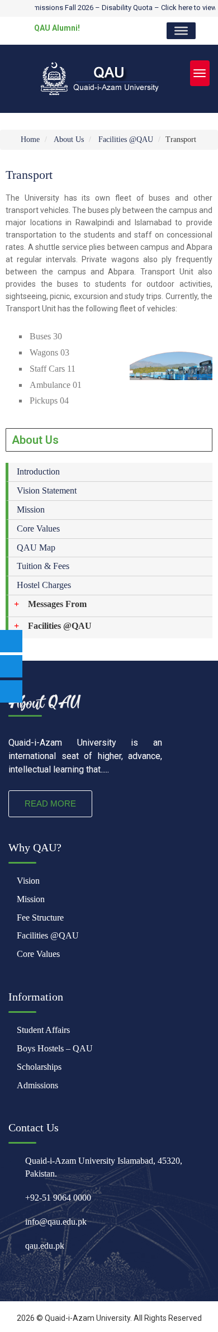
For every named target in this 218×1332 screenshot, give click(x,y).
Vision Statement (47, 490)
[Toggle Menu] (181, 31)
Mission (31, 509)
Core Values (38, 528)
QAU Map (36, 547)
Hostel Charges (44, 585)
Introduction (38, 471)
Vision (28, 880)
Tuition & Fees (43, 566)
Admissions (37, 1085)
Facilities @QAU (125, 139)
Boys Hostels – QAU (55, 1048)
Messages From (57, 604)
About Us (69, 139)
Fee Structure (40, 917)
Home (29, 139)
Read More (50, 803)
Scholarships (39, 1067)
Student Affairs (43, 1030)
